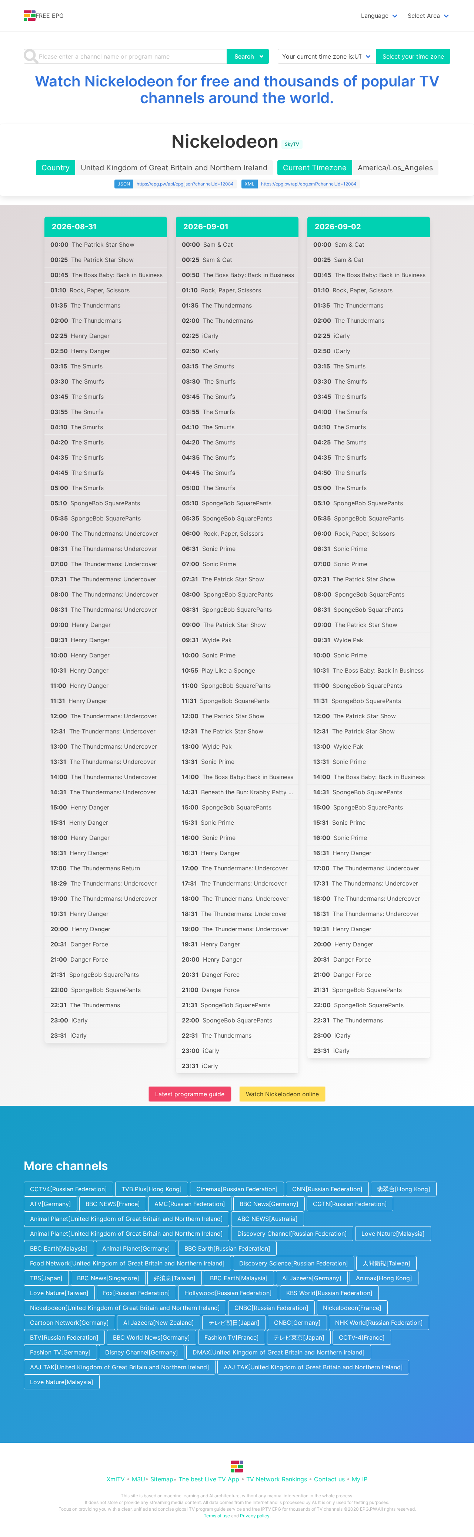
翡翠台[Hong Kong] (403, 1189)
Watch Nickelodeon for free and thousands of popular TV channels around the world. (237, 89)
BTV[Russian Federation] (64, 1337)
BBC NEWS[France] (113, 1204)
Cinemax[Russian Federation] (237, 1189)
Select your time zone (413, 56)
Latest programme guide (189, 1094)
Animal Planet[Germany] (136, 1248)
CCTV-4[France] (362, 1337)
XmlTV (116, 1479)
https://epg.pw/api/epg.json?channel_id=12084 (185, 184)
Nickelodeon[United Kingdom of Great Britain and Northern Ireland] (125, 1307)
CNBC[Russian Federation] (271, 1307)
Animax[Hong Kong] (384, 1278)
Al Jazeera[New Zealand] (158, 1322)
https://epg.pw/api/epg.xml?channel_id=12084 (309, 184)
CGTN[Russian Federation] (350, 1204)
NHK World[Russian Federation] (379, 1322)
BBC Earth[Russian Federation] (227, 1248)
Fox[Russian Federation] (136, 1293)
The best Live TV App (208, 1479)
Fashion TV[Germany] (60, 1352)
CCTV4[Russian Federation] (68, 1189)
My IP (359, 1479)
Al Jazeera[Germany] (311, 1278)
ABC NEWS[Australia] (267, 1218)
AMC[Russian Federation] (189, 1204)
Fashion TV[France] (231, 1337)
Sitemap (161, 1479)
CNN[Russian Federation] (327, 1189)
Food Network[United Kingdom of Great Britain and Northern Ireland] (127, 1263)
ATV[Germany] (50, 1204)
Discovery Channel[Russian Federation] (292, 1233)
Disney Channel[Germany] (141, 1352)
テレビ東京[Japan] (298, 1337)
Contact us (329, 1479)
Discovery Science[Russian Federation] (293, 1263)
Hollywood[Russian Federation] (228, 1293)
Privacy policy (255, 1515)
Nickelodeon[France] (352, 1307)
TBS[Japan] (46, 1278)
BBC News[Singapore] (108, 1278)
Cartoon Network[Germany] (69, 1322)
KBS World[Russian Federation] (329, 1293)
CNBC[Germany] (297, 1322)
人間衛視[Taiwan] (386, 1263)
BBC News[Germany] (269, 1204)
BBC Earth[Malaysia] (59, 1248)
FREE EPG (50, 15)
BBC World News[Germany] (151, 1337)
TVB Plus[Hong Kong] (151, 1189)
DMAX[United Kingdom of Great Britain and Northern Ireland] (279, 1352)
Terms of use (217, 1515)
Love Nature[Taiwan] (59, 1293)
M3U (138, 1479)
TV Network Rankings (276, 1479)
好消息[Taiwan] (175, 1278)
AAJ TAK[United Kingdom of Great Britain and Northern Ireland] (119, 1367)
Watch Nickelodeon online (282, 1094)
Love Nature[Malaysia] (393, 1233)
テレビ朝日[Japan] (234, 1322)
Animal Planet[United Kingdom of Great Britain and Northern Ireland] (126, 1218)
